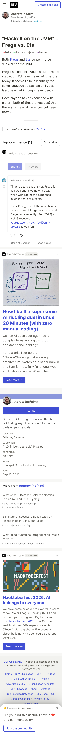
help (7, 52)
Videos (51, 673)
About (34, 688)
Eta (28, 59)
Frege (14, 59)
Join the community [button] (19, 728)
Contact (45, 688)
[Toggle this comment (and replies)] (4, 186)
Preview (33, 166)
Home (8, 673)
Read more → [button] (14, 380)
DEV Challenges (24, 673)
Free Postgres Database (19, 693)
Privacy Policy (41, 698)
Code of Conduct (20, 242)
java (31, 52)
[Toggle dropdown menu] (56, 179)
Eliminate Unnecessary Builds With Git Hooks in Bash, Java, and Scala (27, 521)
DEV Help (44, 678)
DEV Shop (42, 693)
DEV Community (13, 661)
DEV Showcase (18, 688)
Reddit (40, 129)
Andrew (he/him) (22, 13)
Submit (15, 166)
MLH (53, 693)
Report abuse (43, 242)
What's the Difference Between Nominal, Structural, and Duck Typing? (28, 501)
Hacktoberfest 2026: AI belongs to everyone (26, 600)
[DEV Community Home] (14, 4)
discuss (19, 52)
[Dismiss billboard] (56, 708)
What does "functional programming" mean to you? (30, 539)
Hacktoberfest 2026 (21, 621)
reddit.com (38, 21)
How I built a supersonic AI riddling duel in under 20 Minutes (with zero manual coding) (30, 320)
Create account (48, 5)
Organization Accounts (41, 683)
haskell (42, 52)
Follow (31, 411)
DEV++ (40, 673)
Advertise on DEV (15, 683)
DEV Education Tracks (23, 678)
